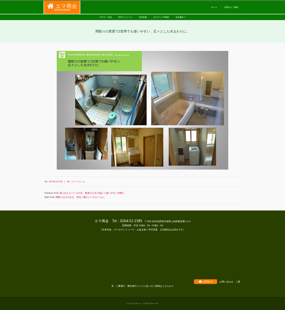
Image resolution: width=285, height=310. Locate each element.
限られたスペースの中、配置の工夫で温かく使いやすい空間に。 (93, 193)
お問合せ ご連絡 (231, 7)
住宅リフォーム (125, 17)
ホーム (214, 7)
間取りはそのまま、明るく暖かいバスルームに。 (81, 197)
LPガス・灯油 (106, 17)
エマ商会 (66, 6)
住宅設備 (143, 17)
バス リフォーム (78, 181)
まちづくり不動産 (161, 17)
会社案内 (180, 17)
